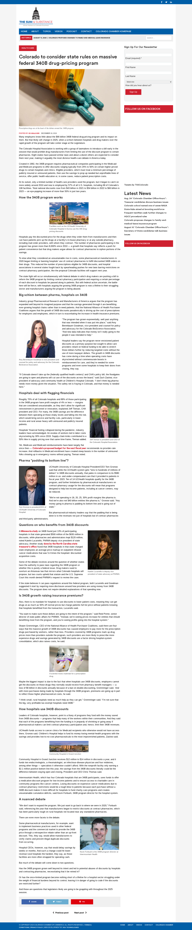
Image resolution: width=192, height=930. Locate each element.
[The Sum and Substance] (96, 16)
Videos (59, 31)
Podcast (72, 31)
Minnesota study (29, 531)
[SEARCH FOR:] (159, 38)
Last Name (130, 76)
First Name (130, 67)
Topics (47, 31)
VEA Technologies (71, 927)
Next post (79, 913)
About (35, 31)
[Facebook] (161, 2)
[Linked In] (171, 2)
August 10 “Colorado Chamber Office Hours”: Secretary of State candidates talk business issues (146, 231)
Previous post (62, 913)
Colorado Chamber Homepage (113, 31)
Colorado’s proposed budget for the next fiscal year (59, 448)
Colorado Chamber (164, 925)
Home (24, 31)
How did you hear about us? (138, 85)
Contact (86, 31)
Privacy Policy (36, 927)
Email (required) (133, 58)
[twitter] (166, 2)
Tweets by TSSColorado (136, 185)
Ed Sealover (34, 133)
